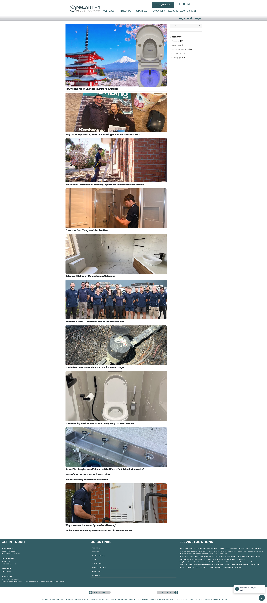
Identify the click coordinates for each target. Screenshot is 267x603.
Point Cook (217, 548)
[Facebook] (180, 4)
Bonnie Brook (254, 565)
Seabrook (211, 554)
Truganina (208, 551)
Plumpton (183, 567)
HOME (104, 11)
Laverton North (252, 548)
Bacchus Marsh (226, 567)
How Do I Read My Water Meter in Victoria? (86, 479)
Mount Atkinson (245, 562)
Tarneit (202, 551)
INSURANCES (96, 575)
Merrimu (217, 567)
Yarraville (223, 562)
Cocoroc (224, 548)
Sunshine (240, 556)
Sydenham (203, 567)
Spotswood (190, 556)
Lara (224, 559)
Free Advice (176, 41)
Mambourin (187, 551)
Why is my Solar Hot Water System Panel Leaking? (90, 525)
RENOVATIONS (158, 11)
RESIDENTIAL (125, 11)
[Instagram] (189, 4)
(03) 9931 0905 (164, 5)
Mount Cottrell (239, 567)
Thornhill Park (192, 565)
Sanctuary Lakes (206, 562)
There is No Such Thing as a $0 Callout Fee (86, 230)
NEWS (94, 560)
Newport (205, 554)
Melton (234, 556)
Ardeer (185, 562)
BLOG (182, 11)
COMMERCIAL (141, 11)
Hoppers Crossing (234, 548)
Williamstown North (218, 556)
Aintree (237, 562)
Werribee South (225, 551)
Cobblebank (201, 565)
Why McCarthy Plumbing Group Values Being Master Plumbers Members (102, 134)
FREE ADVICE (172, 11)
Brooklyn (199, 554)
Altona (256, 551)
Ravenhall (207, 559)
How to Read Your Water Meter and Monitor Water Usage (94, 367)
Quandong (195, 551)
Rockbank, (215, 562)
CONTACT (191, 11)
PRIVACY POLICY (97, 571)
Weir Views (219, 565)
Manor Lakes (231, 559)
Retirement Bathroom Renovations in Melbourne (90, 276)
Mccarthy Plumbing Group (180, 49)
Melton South (198, 559)
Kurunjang (246, 565)
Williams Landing (236, 551)
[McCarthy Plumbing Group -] (85, 7)
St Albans (211, 567)
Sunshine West (249, 556)
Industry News (176, 45)
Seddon (191, 562)
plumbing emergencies (56, 582)
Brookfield (227, 565)
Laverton (244, 548)
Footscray (228, 556)
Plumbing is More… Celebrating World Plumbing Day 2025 (94, 321)
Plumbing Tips (176, 58)
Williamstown (199, 556)
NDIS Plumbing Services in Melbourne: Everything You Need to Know (99, 423)
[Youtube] (184, 4)
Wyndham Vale (248, 551)
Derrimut (238, 559)
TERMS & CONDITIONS (99, 568)
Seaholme (219, 554)
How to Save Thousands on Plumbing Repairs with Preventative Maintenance (104, 184)
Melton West (189, 559)
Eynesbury (207, 556)
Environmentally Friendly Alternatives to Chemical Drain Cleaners (98, 530)
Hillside (197, 567)
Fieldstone (254, 562)
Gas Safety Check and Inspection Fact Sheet (88, 474)
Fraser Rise (190, 567)
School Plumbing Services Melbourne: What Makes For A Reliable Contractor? (104, 469)
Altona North (191, 554)
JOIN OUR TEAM (97, 564)
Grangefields (210, 565)
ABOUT (112, 11)
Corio (220, 559)
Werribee (216, 551)
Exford (233, 565)
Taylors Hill (214, 559)
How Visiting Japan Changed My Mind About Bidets (91, 88)
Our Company (176, 53)
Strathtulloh (183, 565)
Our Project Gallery (98, 556)
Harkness (239, 565)
